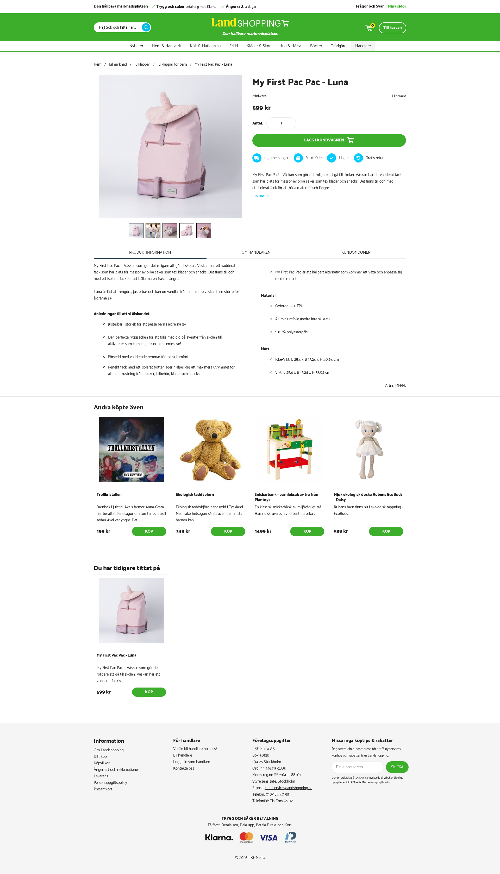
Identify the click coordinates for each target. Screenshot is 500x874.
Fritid (233, 45)
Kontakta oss (183, 768)
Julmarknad (118, 64)
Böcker (316, 45)
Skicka (397, 767)
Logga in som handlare (191, 762)
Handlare (363, 45)
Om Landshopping (109, 750)
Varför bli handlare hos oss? (195, 749)
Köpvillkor (102, 763)
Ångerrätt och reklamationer (116, 769)
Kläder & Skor (259, 45)
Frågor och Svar (370, 6)
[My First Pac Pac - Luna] (170, 217)
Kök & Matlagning (205, 45)
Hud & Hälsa (290, 45)
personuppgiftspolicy (379, 782)
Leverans (101, 776)
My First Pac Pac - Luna (213, 64)
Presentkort (103, 789)
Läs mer (258, 195)
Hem (97, 64)
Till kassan (392, 27)
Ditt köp (100, 756)
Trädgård (338, 45)
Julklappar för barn (172, 64)
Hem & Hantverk (166, 45)
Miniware (259, 96)
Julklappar (142, 64)
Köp (149, 531)
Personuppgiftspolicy (110, 782)
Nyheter (136, 45)
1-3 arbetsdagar (276, 158)
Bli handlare (182, 755)
